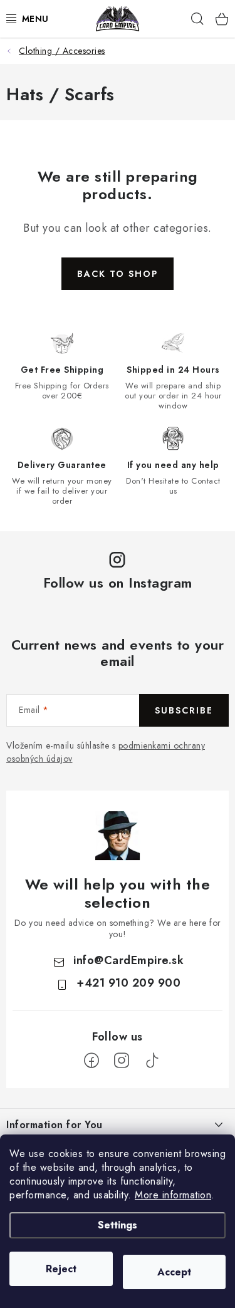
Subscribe (184, 710)
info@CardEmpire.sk (128, 960)
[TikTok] (151, 1060)
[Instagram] (121, 1060)
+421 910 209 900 (128, 983)
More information (173, 1195)
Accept (174, 1272)
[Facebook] (91, 1060)
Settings (117, 1225)
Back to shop (117, 273)
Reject (61, 1269)
